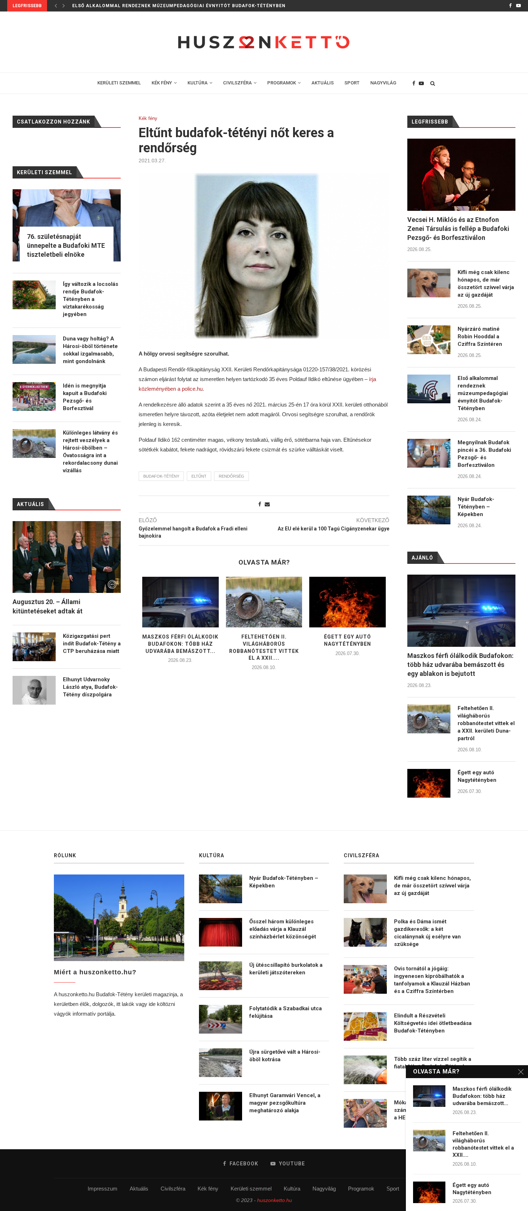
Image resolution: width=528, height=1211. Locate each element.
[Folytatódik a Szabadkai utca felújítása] (220, 1019)
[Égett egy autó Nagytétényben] (347, 602)
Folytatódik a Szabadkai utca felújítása (285, 1012)
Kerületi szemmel (251, 1189)
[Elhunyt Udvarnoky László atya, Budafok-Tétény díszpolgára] (34, 690)
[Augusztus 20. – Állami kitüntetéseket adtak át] (67, 557)
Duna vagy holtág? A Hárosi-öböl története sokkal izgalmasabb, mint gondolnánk (90, 350)
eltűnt (199, 476)
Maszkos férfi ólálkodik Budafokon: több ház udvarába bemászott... (180, 644)
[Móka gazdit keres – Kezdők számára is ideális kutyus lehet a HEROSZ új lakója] (365, 1113)
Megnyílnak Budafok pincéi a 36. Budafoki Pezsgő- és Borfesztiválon (484, 453)
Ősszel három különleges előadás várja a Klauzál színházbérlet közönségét (282, 929)
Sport (392, 1189)
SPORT (352, 82)
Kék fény (148, 118)
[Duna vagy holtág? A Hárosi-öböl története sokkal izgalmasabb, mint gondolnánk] (34, 349)
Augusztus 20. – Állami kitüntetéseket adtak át (48, 606)
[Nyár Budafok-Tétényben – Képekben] (428, 510)
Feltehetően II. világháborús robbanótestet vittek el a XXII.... (483, 1144)
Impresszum (102, 1189)
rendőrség (231, 476)
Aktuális (139, 1189)
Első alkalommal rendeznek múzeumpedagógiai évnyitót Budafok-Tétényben (179, 5)
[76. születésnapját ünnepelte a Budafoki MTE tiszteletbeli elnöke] (67, 225)
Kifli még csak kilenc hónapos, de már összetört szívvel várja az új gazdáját (486, 283)
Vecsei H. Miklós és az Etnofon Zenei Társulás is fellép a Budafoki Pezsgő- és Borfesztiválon (458, 228)
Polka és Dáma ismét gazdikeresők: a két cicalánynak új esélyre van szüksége (427, 932)
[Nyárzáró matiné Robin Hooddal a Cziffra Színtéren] (428, 339)
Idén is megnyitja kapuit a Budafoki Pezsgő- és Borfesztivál (85, 397)
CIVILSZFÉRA (237, 82)
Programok (361, 1189)
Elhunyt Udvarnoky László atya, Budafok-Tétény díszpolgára (90, 687)
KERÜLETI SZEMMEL (119, 82)
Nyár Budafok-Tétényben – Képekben (476, 507)
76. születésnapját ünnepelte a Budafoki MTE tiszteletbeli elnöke (66, 245)
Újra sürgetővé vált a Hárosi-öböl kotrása (284, 1056)
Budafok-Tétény (161, 476)
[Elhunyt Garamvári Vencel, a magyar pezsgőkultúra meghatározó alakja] (220, 1106)
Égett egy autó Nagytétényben (477, 776)
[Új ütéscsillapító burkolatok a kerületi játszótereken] (220, 975)
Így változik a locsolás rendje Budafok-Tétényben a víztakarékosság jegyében (90, 299)
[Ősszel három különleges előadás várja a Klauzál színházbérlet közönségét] (220, 932)
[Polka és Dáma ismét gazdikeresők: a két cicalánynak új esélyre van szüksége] (365, 932)
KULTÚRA (197, 82)
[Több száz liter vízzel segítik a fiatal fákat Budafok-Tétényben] (365, 1069)
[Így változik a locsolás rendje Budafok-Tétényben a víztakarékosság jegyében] (34, 294)
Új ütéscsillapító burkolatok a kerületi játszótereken (286, 969)
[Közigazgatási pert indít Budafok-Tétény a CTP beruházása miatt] (34, 646)
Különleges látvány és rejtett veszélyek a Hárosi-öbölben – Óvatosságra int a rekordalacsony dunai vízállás (90, 452)
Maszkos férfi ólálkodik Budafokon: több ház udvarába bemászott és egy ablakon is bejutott (460, 664)
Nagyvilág (324, 1189)
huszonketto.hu (274, 1200)
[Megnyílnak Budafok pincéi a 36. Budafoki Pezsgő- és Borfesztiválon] (428, 453)
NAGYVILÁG (383, 82)
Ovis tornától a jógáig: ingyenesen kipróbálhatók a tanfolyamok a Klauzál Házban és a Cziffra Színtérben (432, 979)
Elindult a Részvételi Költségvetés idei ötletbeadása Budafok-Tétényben (433, 1023)
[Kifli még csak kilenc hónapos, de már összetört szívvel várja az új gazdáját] (428, 283)
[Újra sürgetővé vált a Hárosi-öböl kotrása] (220, 1062)
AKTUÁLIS (322, 82)
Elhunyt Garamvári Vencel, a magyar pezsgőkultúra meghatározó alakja (284, 1103)
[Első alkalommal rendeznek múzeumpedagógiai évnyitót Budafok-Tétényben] (428, 389)
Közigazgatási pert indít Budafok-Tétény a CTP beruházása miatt (92, 643)
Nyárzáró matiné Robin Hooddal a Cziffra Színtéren (480, 336)
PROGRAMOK (281, 82)
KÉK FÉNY (162, 82)
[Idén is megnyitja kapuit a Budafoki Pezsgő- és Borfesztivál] (34, 396)
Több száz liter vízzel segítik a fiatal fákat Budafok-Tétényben (433, 1063)
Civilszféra (173, 1189)
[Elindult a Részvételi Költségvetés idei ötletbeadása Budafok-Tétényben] (365, 1026)
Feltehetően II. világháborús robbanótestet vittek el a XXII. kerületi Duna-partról (486, 723)
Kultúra (292, 1189)
